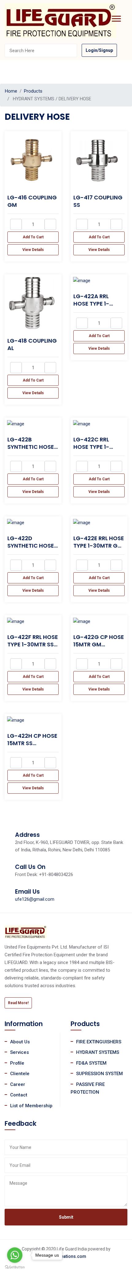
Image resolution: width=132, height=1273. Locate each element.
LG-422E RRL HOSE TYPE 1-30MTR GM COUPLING (98, 545)
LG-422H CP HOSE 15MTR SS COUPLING (32, 743)
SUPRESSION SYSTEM (99, 1073)
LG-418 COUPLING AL (32, 344)
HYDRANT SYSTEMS (97, 1052)
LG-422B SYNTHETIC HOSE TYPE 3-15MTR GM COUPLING (31, 450)
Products (33, 91)
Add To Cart (33, 237)
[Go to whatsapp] (14, 1255)
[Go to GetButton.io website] (15, 1267)
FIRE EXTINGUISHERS (98, 1042)
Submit (66, 1217)
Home (11, 91)
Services (19, 1052)
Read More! (18, 1003)
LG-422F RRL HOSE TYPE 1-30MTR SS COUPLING (32, 644)
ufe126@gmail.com (34, 899)
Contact (18, 1095)
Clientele (19, 1073)
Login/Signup (99, 50)
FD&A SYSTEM (91, 1063)
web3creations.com (66, 1256)
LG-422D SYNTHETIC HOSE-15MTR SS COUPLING (32, 549)
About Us (20, 1042)
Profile (17, 1063)
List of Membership (31, 1105)
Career (17, 1084)
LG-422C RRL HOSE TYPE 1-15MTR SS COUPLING (91, 450)
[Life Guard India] (60, 20)
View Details (33, 250)
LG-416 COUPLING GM (32, 201)
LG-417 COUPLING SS (97, 201)
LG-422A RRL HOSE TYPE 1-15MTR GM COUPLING (91, 307)
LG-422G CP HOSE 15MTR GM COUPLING (98, 644)
